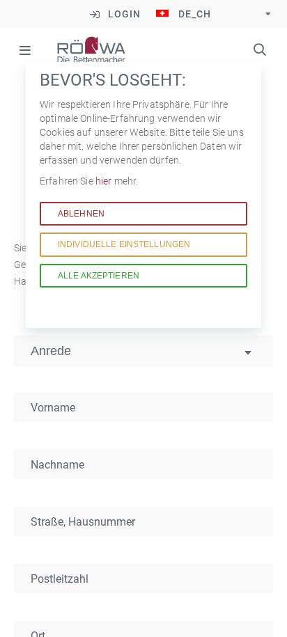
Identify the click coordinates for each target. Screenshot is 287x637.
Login (124, 13)
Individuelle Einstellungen (124, 244)
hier (104, 181)
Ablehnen (81, 214)
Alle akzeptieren (98, 276)
